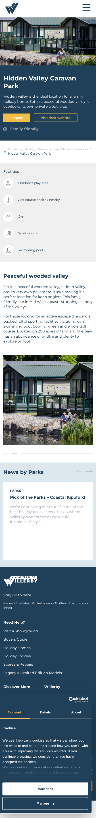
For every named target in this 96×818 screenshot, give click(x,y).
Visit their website (55, 118)
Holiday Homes (17, 648)
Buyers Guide (15, 639)
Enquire (16, 118)
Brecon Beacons (76, 149)
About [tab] (76, 712)
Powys (54, 149)
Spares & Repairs (18, 664)
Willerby (14, 149)
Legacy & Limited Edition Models (32, 673)
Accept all (45, 789)
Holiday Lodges (17, 656)
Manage (43, 803)
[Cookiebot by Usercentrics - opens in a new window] (68, 700)
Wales (41, 149)
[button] (14, 453)
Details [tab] (45, 712)
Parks (29, 149)
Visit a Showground (20, 631)
